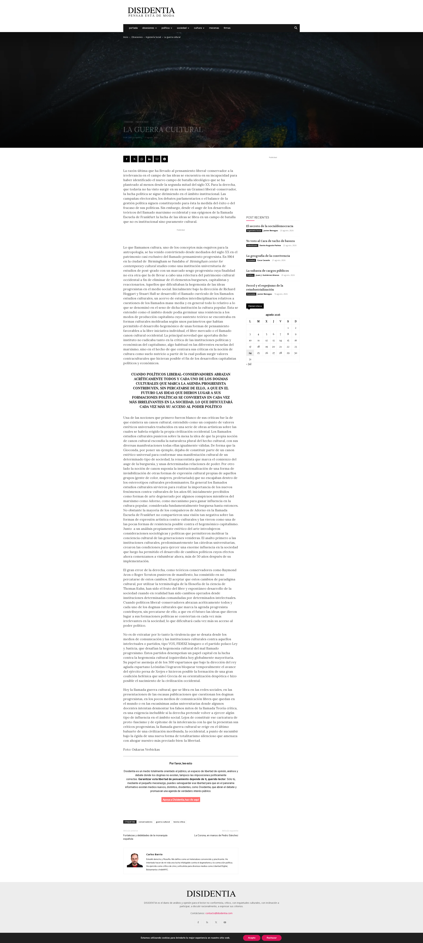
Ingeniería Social (153, 37)
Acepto (251, 937)
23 (295, 346)
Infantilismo (252, 245)
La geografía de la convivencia (268, 256)
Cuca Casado (263, 260)
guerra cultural (163, 822)
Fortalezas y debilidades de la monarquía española (145, 837)
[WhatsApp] (141, 159)
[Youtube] (225, 922)
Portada (133, 28)
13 (273, 340)
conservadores (145, 822)
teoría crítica (179, 822)
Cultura (198, 28)
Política (166, 28)
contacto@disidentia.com (218, 913)
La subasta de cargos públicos (267, 271)
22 (288, 346)
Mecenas (214, 28)
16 (295, 340)
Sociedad (182, 28)
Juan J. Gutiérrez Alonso (267, 275)
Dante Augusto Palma (270, 245)
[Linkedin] (149, 159)
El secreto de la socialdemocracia (269, 226)
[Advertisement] (239, 12)
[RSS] (207, 922)
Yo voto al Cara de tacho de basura (270, 241)
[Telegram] (164, 159)
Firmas (227, 28)
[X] (134, 159)
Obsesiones (148, 28)
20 (273, 346)
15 (288, 340)
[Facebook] (126, 159)
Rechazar (272, 937)
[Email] (157, 159)
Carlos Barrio (135, 137)
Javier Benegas (271, 230)
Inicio (125, 37)
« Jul (248, 364)
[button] (296, 28)
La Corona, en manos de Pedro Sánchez (216, 835)
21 (280, 346)
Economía (251, 294)
